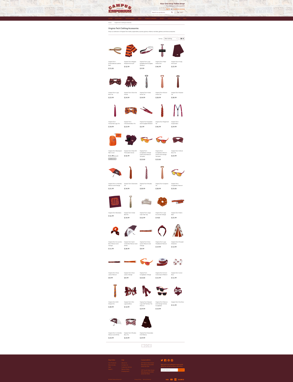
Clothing (118, 18)
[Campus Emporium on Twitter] (162, 360)
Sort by (160, 38)
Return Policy (125, 369)
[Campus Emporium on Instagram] (172, 360)
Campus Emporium (117, 379)
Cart (181, 12)
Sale (184, 18)
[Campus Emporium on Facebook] (165, 360)
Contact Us (124, 365)
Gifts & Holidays (174, 18)
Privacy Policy (138, 379)
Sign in (168, 9)
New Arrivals (112, 365)
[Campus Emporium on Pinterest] (168, 360)
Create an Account (179, 9)
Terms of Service (147, 379)
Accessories (130, 18)
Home (110, 18)
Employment (125, 371)
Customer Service (126, 367)
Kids (139, 18)
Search (110, 369)
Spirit (162, 18)
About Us (124, 363)
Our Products (112, 363)
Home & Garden (150, 18)
